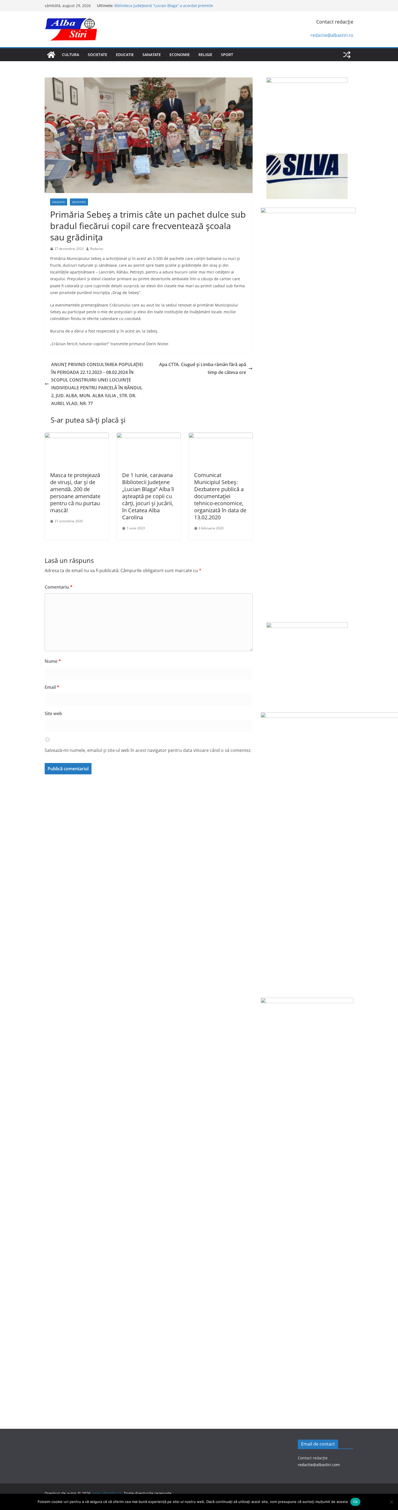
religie (205, 54)
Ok (355, 1501)
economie (179, 54)
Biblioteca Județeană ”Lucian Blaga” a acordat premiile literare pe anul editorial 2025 (164, 8)
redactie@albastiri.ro (332, 35)
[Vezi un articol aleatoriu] (346, 54)
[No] (391, 1502)
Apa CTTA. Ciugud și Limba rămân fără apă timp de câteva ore (202, 368)
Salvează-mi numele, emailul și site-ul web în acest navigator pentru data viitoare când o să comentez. (148, 750)
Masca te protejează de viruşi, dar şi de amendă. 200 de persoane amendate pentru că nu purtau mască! (75, 492)
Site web (53, 713)
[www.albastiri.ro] (51, 54)
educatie (125, 54)
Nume (53, 661)
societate (97, 54)
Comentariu (59, 587)
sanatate (151, 54)
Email (52, 687)
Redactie (96, 248)
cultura (70, 54)
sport (227, 54)
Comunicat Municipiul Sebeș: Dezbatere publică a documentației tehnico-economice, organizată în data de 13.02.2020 (220, 496)
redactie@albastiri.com (319, 1464)
